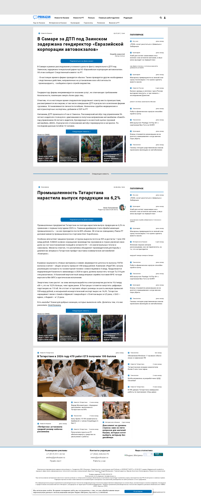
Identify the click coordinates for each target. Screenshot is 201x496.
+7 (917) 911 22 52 (55, 454)
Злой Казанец (54, 305)
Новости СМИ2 (43, 135)
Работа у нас (99, 461)
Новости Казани (46, 33)
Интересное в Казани (140, 242)
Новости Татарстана (47, 353)
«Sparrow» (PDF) (102, 486)
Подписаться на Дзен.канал (81, 61)
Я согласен (138, 491)
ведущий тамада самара (138, 255)
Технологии (137, 108)
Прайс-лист (55, 461)
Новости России (138, 88)
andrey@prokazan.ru (55, 457)
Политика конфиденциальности (154, 492)
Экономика (45, 187)
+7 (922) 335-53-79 (99, 454)
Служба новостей (117, 54)
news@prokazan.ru (99, 457)
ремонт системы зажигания (139, 101)
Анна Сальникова (110, 208)
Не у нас (135, 41)
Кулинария (136, 52)
